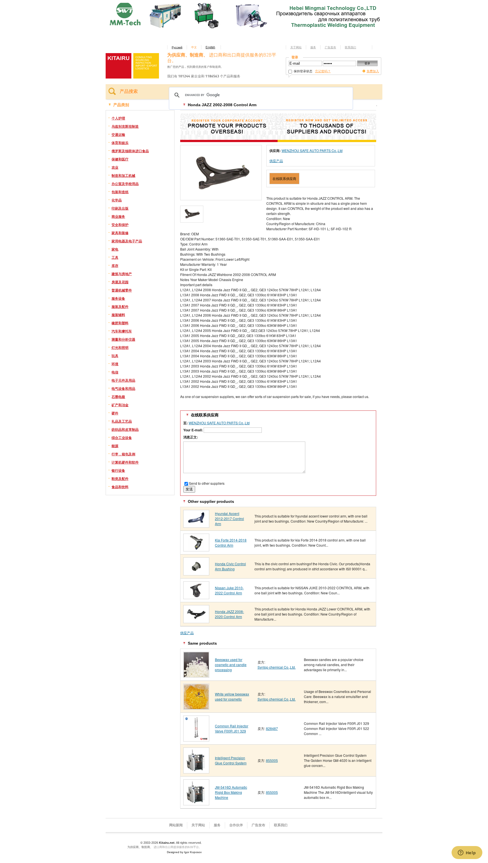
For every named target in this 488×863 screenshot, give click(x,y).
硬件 (115, 413)
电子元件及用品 (123, 380)
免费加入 (373, 71)
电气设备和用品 (123, 388)
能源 (115, 445)
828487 (272, 728)
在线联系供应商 (284, 178)
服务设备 (118, 298)
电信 (115, 372)
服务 (313, 47)
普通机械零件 (122, 290)
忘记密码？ (323, 71)
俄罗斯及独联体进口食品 (130, 150)
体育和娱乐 (120, 142)
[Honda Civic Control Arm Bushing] (196, 573)
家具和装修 (120, 232)
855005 (272, 760)
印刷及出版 (120, 208)
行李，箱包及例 (123, 454)
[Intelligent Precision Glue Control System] (196, 771)
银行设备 (118, 470)
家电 (115, 249)
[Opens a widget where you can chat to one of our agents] (466, 853)
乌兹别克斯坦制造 (125, 126)
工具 (115, 257)
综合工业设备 (122, 437)
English (210, 47)
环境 (115, 363)
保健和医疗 (120, 159)
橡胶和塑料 (120, 322)
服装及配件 (120, 306)
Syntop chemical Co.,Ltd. (277, 667)
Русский (177, 47)
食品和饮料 (120, 486)
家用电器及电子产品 (127, 241)
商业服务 (118, 216)
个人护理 (118, 118)
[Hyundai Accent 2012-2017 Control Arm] (196, 525)
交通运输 (118, 134)
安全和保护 (120, 224)
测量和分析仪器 (123, 339)
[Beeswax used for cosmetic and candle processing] (196, 675)
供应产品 (276, 160)
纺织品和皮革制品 (125, 429)
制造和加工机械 (123, 175)
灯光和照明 (120, 347)
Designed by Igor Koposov (184, 852)
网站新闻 (176, 825)
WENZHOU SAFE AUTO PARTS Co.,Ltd (312, 150)
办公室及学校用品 (125, 183)
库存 (115, 265)
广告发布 (330, 47)
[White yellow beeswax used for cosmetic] (196, 707)
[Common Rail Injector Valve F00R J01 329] (196, 739)
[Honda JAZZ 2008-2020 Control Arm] (196, 621)
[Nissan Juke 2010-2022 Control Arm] (196, 597)
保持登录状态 (302, 71)
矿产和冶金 (120, 404)
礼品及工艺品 (122, 421)
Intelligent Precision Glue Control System (231, 760)
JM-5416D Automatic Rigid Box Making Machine (231, 792)
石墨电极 (118, 396)
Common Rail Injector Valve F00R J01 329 (231, 728)
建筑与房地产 (122, 273)
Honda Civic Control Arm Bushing (230, 566)
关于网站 (296, 47)
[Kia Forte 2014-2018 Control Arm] (196, 549)
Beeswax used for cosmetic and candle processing (231, 664)
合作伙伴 (236, 825)
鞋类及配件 (120, 478)
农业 (115, 167)
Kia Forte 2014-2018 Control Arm (231, 542)
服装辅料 (118, 314)
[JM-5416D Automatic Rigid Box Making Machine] (196, 803)
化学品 (117, 200)
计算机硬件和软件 (125, 462)
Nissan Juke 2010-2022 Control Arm (229, 590)
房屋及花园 (120, 281)
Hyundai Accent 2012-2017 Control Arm (229, 518)
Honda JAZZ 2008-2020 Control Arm (229, 614)
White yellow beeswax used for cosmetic (232, 696)
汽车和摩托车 (122, 331)
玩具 (115, 355)
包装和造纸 (120, 191)
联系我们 (350, 47)
